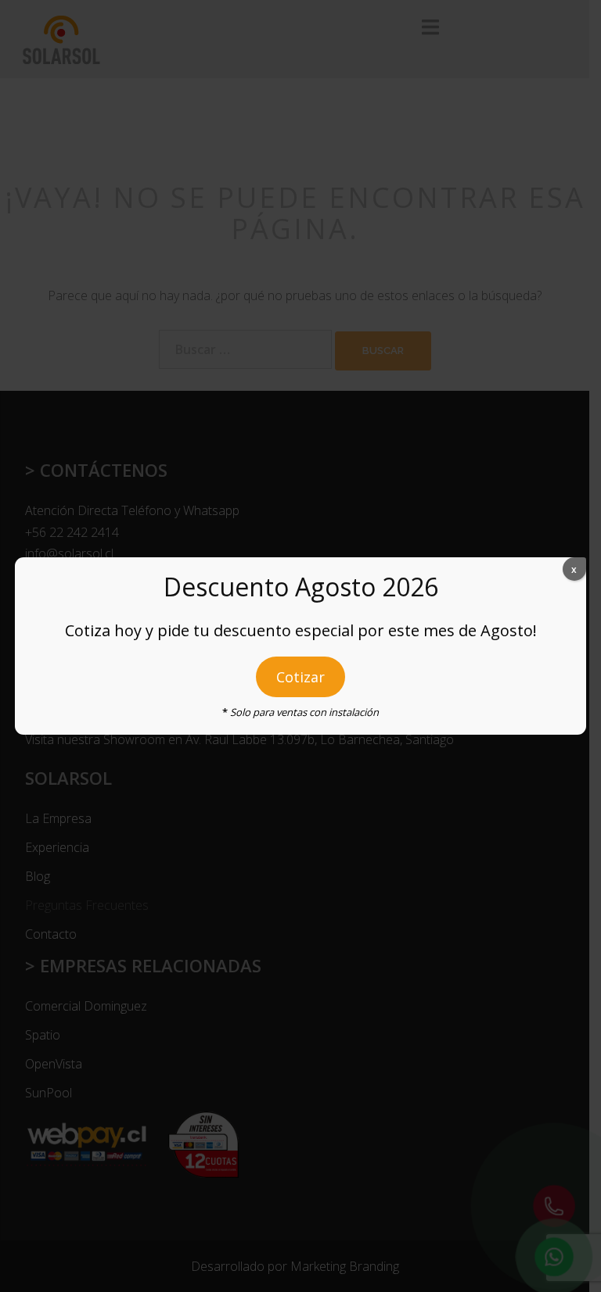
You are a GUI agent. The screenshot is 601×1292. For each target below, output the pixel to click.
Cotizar (300, 676)
